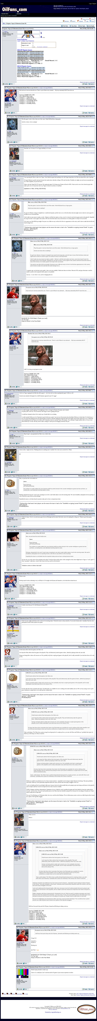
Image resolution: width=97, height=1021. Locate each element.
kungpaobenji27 (10, 393)
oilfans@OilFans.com (65, 1008)
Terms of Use (86, 19)
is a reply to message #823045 (57, 927)
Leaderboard (45, 46)
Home (92, 21)
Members (66, 21)
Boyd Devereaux (70, 6)
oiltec (12, 434)
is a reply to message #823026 (50, 705)
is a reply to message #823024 (47, 670)
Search (73, 21)
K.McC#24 (9, 656)
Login (90, 3)
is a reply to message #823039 (54, 812)
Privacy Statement (53, 1009)
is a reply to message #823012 (47, 514)
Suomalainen (9, 462)
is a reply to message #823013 (52, 238)
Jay (9, 542)
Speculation (19, 994)
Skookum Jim (12, 299)
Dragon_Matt (11, 633)
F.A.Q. (92, 19)
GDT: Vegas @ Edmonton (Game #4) (85, 993)
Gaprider (77, 8)
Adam (12, 213)
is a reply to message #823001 (45, 87)
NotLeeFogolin (82, 8)
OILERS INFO (4, 13)
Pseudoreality (64, 8)
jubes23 (87, 8)
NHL (9, 994)
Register (94, 3)
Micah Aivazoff (61, 6)
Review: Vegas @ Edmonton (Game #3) (85, 995)
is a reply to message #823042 (50, 330)
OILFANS (19, 13)
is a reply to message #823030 (52, 743)
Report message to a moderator (87, 82)
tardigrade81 (14, 160)
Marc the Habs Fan (71, 8)
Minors (13, 994)
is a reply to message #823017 (47, 602)
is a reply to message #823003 (50, 145)
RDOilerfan (13, 177)
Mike (10, 131)
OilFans (6, 31)
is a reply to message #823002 (47, 116)
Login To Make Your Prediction (25, 41)
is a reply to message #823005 (47, 407)
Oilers (3, 23)
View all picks (39, 46)
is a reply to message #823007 (50, 431)
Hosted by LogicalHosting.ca (53, 1012)
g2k (19, 979)
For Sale (26, 994)
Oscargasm (9, 102)
